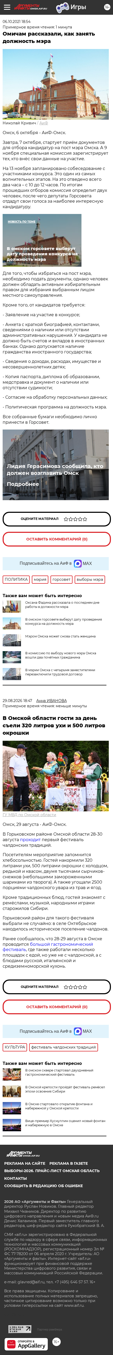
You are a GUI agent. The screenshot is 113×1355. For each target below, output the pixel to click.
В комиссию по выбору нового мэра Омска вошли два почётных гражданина (60, 655)
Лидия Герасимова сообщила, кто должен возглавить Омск (55, 469)
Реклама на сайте (24, 1163)
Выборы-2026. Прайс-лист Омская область (52, 1170)
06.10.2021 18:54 (16, 21)
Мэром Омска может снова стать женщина (60, 636)
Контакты (15, 1178)
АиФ (43, 123)
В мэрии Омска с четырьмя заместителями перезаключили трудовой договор (60, 672)
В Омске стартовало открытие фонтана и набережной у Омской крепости (59, 1106)
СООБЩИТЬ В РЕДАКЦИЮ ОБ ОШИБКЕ (43, 1185)
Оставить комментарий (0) (57, 539)
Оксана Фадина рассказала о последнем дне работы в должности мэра (62, 605)
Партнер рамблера (49, 1329)
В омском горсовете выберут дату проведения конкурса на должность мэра (63, 621)
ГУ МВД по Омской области (29, 814)
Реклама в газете (68, 1163)
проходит (30, 839)
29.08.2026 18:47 (17, 700)
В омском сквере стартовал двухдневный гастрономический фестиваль (59, 1072)
